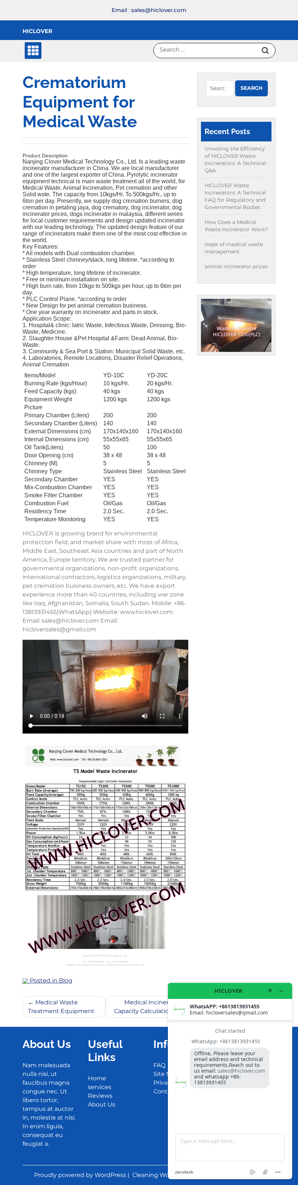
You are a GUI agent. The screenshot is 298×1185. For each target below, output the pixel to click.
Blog (65, 980)
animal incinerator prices (236, 266)
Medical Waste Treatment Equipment (61, 1007)
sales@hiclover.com (158, 10)
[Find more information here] (230, 1081)
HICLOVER (37, 31)
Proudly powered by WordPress (81, 1175)
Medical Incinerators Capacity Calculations (148, 1007)
